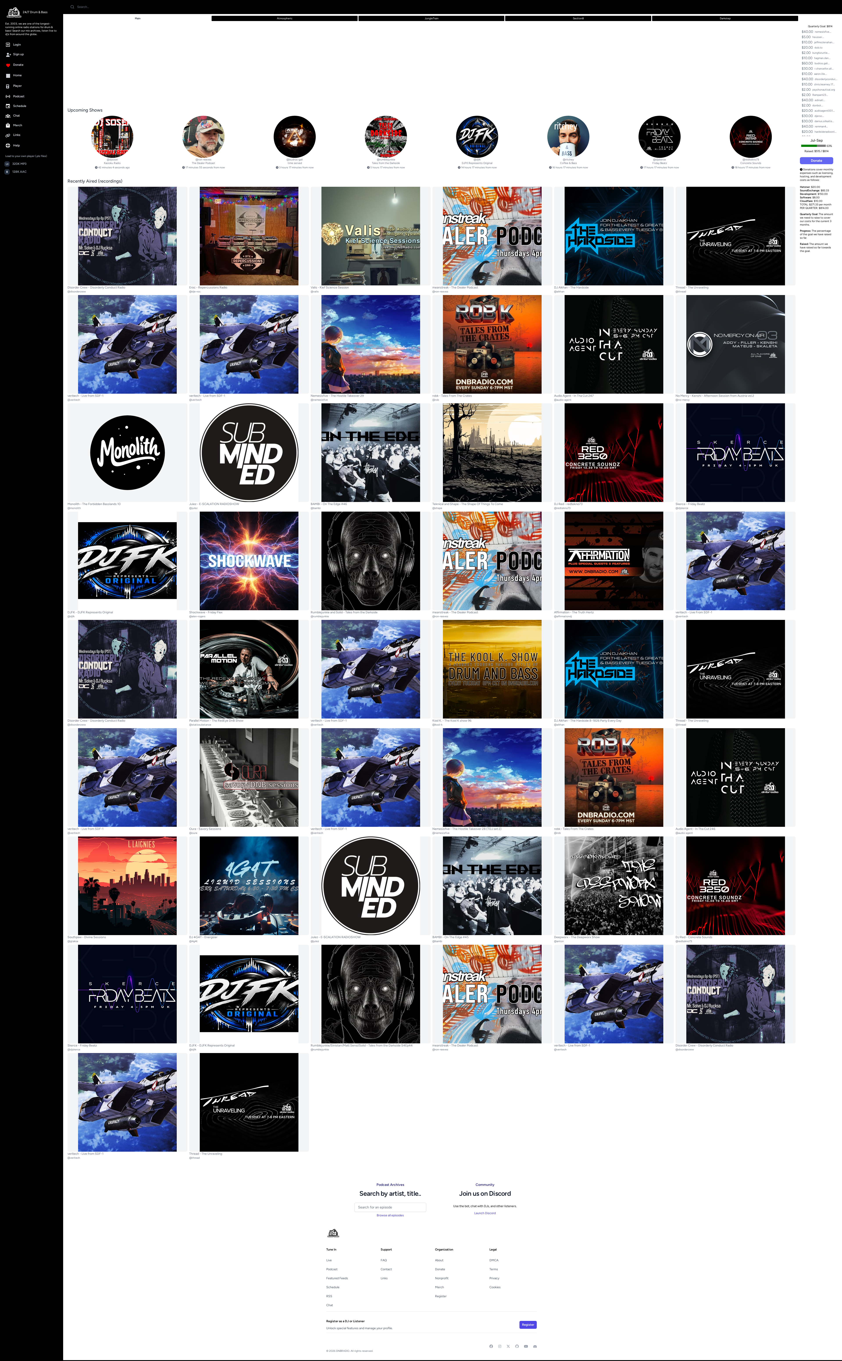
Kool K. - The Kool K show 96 (451, 720)
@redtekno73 (751, 159)
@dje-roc (194, 291)
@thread (681, 291)
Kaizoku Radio (112, 163)
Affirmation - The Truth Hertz (574, 612)
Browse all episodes (390, 1215)
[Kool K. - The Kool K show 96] (492, 669)
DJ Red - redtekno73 (568, 504)
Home (17, 75)
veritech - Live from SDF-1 (85, 396)
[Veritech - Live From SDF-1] (736, 561)
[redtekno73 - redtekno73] (614, 452)
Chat (16, 115)
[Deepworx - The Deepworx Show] (614, 885)
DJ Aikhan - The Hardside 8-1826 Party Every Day (587, 720)
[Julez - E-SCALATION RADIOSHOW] (249, 452)
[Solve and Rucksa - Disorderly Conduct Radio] (127, 236)
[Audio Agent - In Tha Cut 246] (736, 777)
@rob (435, 399)
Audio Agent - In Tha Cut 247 (574, 396)
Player (17, 86)
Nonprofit (441, 1278)
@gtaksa (73, 941)
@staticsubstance (200, 724)
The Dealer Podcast (203, 163)
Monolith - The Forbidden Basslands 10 (94, 504)
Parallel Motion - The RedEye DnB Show (216, 720)
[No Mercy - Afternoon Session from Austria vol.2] (736, 344)
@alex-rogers (197, 616)
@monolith (74, 508)
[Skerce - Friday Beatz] (660, 137)
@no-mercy (683, 399)
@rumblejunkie (386, 159)
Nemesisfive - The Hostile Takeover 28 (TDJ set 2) (466, 829)
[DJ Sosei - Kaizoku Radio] (112, 137)
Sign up (18, 54)
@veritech (74, 399)
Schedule (19, 106)
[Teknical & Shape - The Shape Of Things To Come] (492, 452)
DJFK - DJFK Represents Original (90, 612)
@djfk (477, 159)
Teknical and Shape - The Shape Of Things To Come (467, 504)
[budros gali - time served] (295, 137)
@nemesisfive (319, 399)
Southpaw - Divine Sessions (87, 937)
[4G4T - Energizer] (249, 885)
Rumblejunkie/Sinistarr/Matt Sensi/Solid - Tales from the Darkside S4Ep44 (362, 1045)
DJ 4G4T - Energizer (203, 937)
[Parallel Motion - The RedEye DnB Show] (249, 669)
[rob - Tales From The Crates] (492, 344)
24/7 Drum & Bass (35, 12)
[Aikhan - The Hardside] (614, 236)
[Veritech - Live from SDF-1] (127, 344)
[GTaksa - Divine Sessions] (127, 885)
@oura (193, 832)
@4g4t (193, 941)
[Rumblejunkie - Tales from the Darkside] (386, 137)
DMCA (493, 1260)
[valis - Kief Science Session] (371, 236)
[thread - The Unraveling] (736, 236)
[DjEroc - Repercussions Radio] (249, 236)
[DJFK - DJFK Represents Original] (477, 137)
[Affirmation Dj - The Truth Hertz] (614, 561)
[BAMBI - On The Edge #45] (492, 885)
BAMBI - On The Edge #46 (329, 504)
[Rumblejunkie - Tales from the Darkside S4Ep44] (371, 994)
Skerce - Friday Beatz (690, 504)
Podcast (19, 96)
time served (295, 163)
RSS (329, 1296)
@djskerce (659, 159)
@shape (437, 508)
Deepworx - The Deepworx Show (577, 937)
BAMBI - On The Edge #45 (450, 937)
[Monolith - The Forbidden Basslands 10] (127, 452)
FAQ (384, 1260)
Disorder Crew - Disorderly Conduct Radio (96, 287)
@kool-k (437, 724)
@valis (315, 291)
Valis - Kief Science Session (330, 287)
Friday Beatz (659, 163)
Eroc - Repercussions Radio (208, 287)
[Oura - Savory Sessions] (249, 777)
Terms (493, 1269)
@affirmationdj (563, 616)
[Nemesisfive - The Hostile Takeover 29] (371, 344)
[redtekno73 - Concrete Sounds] (751, 137)
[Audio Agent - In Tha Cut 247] (614, 344)
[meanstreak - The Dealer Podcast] (203, 137)
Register (441, 1296)
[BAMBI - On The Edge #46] (371, 452)
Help (16, 145)
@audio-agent (562, 399)
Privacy (494, 1278)
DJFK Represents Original (477, 163)
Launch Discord (485, 1213)
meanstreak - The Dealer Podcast (455, 287)
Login (17, 44)
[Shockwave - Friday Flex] (249, 561)
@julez (193, 508)
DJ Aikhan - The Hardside (571, 287)
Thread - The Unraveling (692, 287)
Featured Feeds (337, 1278)
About (439, 1260)
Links (16, 135)
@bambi (316, 508)
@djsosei (112, 159)
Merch (17, 125)
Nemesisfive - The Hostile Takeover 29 (337, 396)
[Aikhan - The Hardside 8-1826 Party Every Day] (614, 669)
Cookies (495, 1287)
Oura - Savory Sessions (205, 829)
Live (329, 1260)
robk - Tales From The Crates (452, 396)
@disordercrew (77, 291)
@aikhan (559, 291)
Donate (18, 65)
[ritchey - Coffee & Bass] (568, 137)
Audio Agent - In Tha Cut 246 (695, 829)
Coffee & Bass (568, 163)
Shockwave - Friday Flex (206, 612)
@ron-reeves (203, 159)
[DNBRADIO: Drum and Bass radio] (14, 12)
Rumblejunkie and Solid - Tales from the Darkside (344, 612)
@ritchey (568, 159)
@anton (559, 941)
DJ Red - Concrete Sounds (694, 937)
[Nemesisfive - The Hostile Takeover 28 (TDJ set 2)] (492, 777)
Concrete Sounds (750, 163)
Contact (386, 1269)
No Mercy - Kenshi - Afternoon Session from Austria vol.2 (715, 396)
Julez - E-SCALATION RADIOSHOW (214, 504)
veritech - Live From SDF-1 (694, 612)
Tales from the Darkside (386, 163)
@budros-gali (295, 159)
